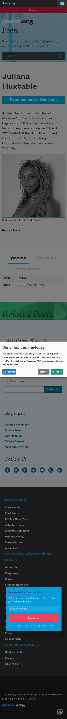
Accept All (57, 372)
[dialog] (33, 359)
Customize (9, 372)
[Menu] (62, 3)
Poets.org (9, 3)
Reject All (43, 372)
